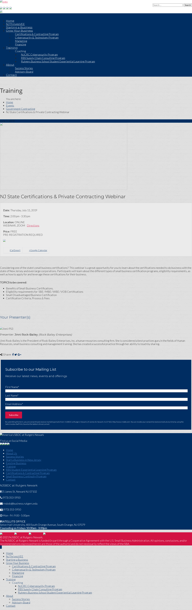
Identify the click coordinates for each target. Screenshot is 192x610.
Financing (20, 44)
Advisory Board (24, 71)
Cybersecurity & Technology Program (36, 37)
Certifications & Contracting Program (28, 473)
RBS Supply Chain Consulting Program (40, 589)
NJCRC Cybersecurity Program (36, 586)
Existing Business (16, 463)
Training (12, 47)
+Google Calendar (38, 250)
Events (10, 105)
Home (10, 21)
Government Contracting (20, 108)
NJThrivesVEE (15, 24)
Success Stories (15, 456)
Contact (11, 75)
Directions (33, 225)
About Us (11, 453)
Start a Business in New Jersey (23, 459)
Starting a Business (19, 27)
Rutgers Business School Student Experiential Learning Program (58, 61)
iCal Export (15, 250)
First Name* (12, 387)
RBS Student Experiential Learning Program (31, 469)
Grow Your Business (17, 563)
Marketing (18, 572)
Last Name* (11, 395)
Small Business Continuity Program (26, 476)
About (10, 64)
